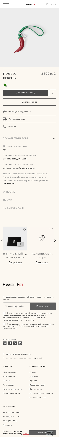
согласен (13, 324)
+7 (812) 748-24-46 (11, 412)
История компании (37, 397)
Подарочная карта (11, 393)
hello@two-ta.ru (10, 421)
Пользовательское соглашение (17, 358)
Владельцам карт (37, 385)
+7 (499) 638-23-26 (11, 416)
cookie (26, 433)
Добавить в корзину (25, 92)
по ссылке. (29, 320)
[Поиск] (46, 4)
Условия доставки (16, 119)
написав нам (9, 183)
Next (55, 240)
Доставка (33, 376)
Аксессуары (8, 385)
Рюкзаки (6, 381)
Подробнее (15, 262)
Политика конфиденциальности (17, 354)
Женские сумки (9, 372)
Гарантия (12, 126)
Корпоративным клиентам (41, 393)
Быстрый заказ (29, 101)
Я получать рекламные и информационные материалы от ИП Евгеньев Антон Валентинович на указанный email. (28, 326)
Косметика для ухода (12, 389)
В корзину (42, 262)
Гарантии (33, 381)
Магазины (7, 425)
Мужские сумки (9, 376)
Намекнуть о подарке (18, 111)
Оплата (32, 372)
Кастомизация (35, 389)
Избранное (51, 4)
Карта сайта (38, 358)
